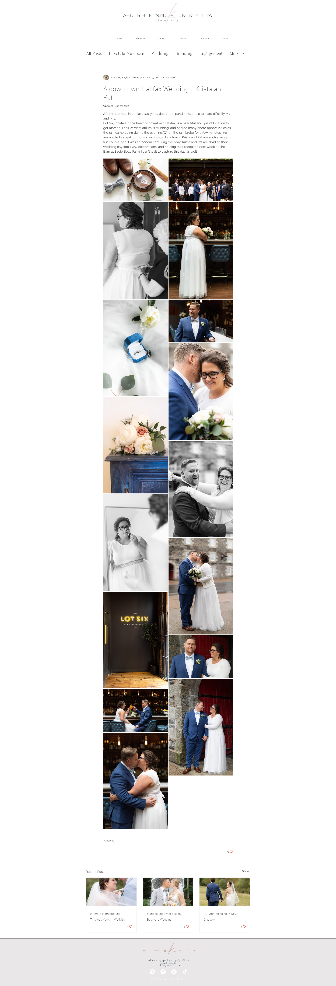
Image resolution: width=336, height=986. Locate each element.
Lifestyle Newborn (126, 53)
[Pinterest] (174, 971)
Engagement (211, 53)
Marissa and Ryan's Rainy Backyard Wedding (164, 916)
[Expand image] (135, 180)
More (234, 53)
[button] (136, 38)
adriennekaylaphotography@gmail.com (168, 960)
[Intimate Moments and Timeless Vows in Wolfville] (111, 892)
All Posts (94, 53)
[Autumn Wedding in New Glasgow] (225, 892)
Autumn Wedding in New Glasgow (220, 916)
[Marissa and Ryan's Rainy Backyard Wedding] (168, 892)
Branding (184, 53)
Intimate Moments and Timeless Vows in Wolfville (107, 916)
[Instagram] (152, 971)
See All (246, 871)
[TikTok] (184, 971)
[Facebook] (163, 971)
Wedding (160, 53)
